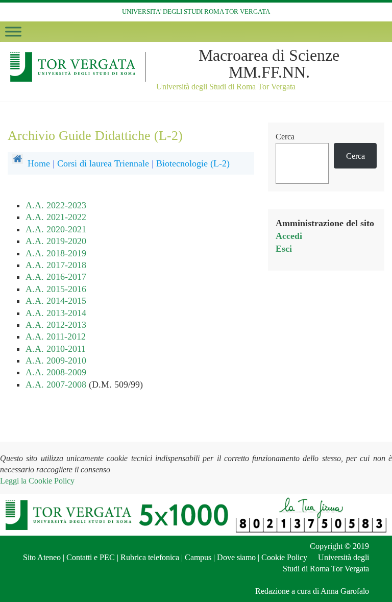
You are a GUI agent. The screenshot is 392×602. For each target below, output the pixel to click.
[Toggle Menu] (13, 31)
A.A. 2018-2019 (56, 253)
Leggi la (37, 480)
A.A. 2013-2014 (56, 313)
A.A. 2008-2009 (56, 372)
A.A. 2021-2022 (56, 217)
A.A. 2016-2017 (56, 277)
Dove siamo (236, 557)
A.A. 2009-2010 (56, 360)
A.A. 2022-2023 (56, 205)
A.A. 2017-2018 (56, 265)
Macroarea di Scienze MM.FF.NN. (269, 63)
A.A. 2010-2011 (56, 349)
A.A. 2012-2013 (56, 325)
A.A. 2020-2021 (56, 229)
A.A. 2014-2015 (56, 301)
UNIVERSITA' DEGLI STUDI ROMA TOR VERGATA (196, 11)
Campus (198, 557)
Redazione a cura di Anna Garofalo (312, 591)
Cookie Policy (284, 557)
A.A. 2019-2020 (56, 241)
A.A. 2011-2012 (56, 336)
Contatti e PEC (90, 557)
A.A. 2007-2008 (56, 384)
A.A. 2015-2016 (56, 289)
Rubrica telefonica (149, 557)
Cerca (285, 136)
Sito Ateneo (42, 557)
